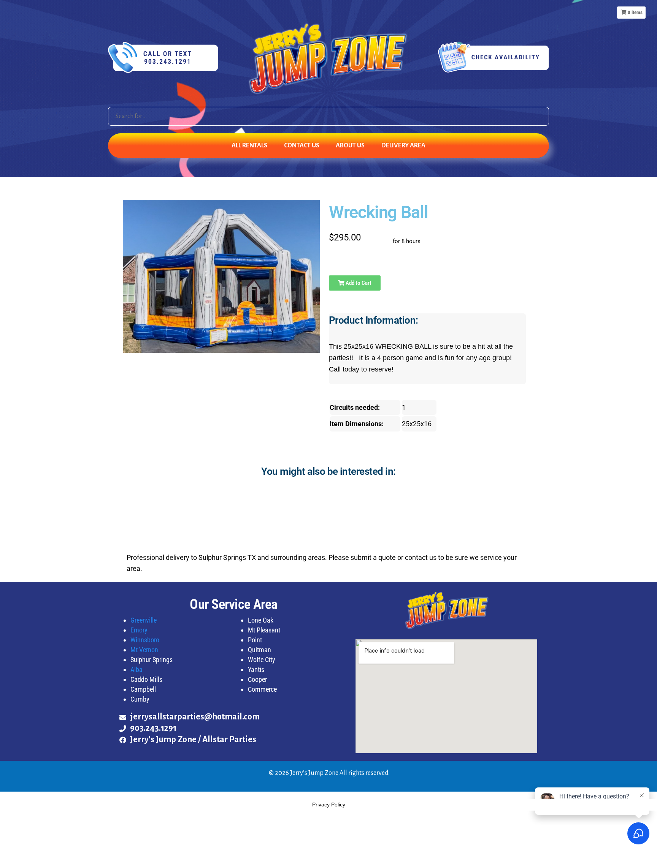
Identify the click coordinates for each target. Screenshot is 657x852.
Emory (139, 630)
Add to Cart (357, 283)
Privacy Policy (328, 804)
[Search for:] (328, 116)
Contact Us (301, 145)
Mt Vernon (144, 650)
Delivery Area (403, 145)
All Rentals (249, 145)
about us (350, 145)
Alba (136, 669)
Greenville (143, 620)
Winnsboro (144, 640)
